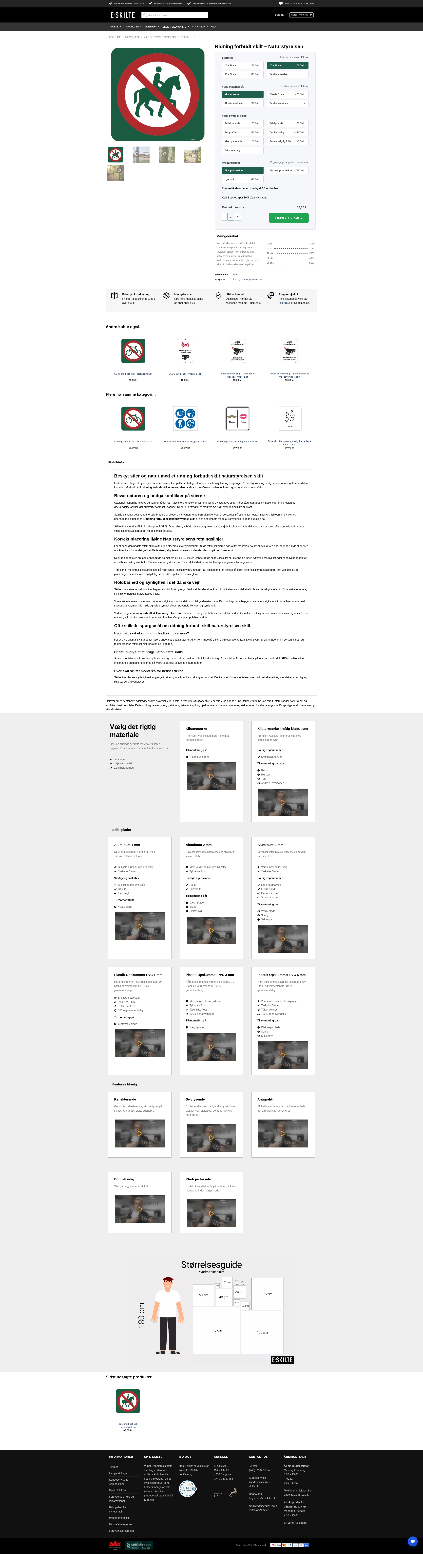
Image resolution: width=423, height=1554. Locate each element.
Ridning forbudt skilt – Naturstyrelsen (128, 1425)
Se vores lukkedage (295, 1522)
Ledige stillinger (118, 1473)
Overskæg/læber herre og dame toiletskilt (237, 441)
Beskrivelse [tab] (116, 462)
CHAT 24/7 (309, 3)
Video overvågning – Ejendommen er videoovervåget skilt (289, 375)
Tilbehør (150, 26)
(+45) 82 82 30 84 (259, 1470)
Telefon (283, 303)
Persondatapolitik (119, 1517)
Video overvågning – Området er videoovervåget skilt (237, 375)
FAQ (213, 26)
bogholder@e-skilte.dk (262, 1498)
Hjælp (201, 26)
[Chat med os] (413, 1541)
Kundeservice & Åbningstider (118, 1481)
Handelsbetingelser (120, 1524)
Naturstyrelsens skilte (161, 37)
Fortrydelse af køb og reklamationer (121, 1498)
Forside (115, 37)
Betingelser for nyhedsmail (117, 1509)
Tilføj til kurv (289, 217)
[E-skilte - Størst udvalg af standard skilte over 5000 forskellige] (122, 15)
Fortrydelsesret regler (121, 1530)
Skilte (114, 26)
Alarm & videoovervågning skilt (185, 373)
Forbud (189, 37)
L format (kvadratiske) (251, 279)
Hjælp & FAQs (117, 1490)
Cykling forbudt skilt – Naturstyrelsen (133, 373)
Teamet (113, 1467)
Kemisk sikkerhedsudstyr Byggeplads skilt (185, 441)
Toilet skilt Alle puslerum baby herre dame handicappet (289, 443)
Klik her (304, 57)
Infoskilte (132, 37)
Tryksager (131, 26)
